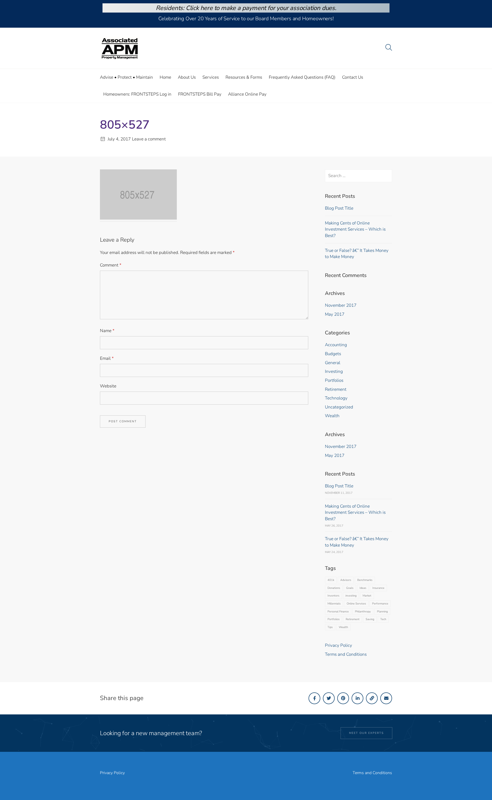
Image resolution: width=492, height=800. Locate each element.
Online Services (356, 604)
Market (367, 596)
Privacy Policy (338, 645)
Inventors (333, 596)
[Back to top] (475, 784)
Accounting (336, 345)
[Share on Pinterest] (343, 698)
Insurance (378, 588)
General (332, 363)
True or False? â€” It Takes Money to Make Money (356, 254)
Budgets (333, 354)
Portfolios (334, 380)
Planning (382, 611)
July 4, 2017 (119, 139)
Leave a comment (149, 139)
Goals (349, 588)
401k (330, 580)
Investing (334, 371)
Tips (330, 627)
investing (350, 596)
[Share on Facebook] (314, 698)
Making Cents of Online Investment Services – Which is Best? (355, 229)
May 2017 (334, 314)
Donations (333, 588)
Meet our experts (366, 733)
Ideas (363, 588)
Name (107, 331)
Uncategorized (339, 407)
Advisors (345, 580)
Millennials (334, 604)
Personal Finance (338, 611)
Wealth (332, 416)
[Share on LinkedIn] (357, 698)
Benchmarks (364, 580)
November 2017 (340, 305)
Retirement (335, 389)
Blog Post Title (339, 208)
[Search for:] (358, 176)
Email (107, 358)
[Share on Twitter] (329, 698)
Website (108, 386)
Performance (380, 604)
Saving (370, 619)
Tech (383, 619)
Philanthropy (363, 611)
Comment (110, 265)
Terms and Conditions (346, 654)
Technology (336, 398)
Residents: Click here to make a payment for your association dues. (246, 8)
